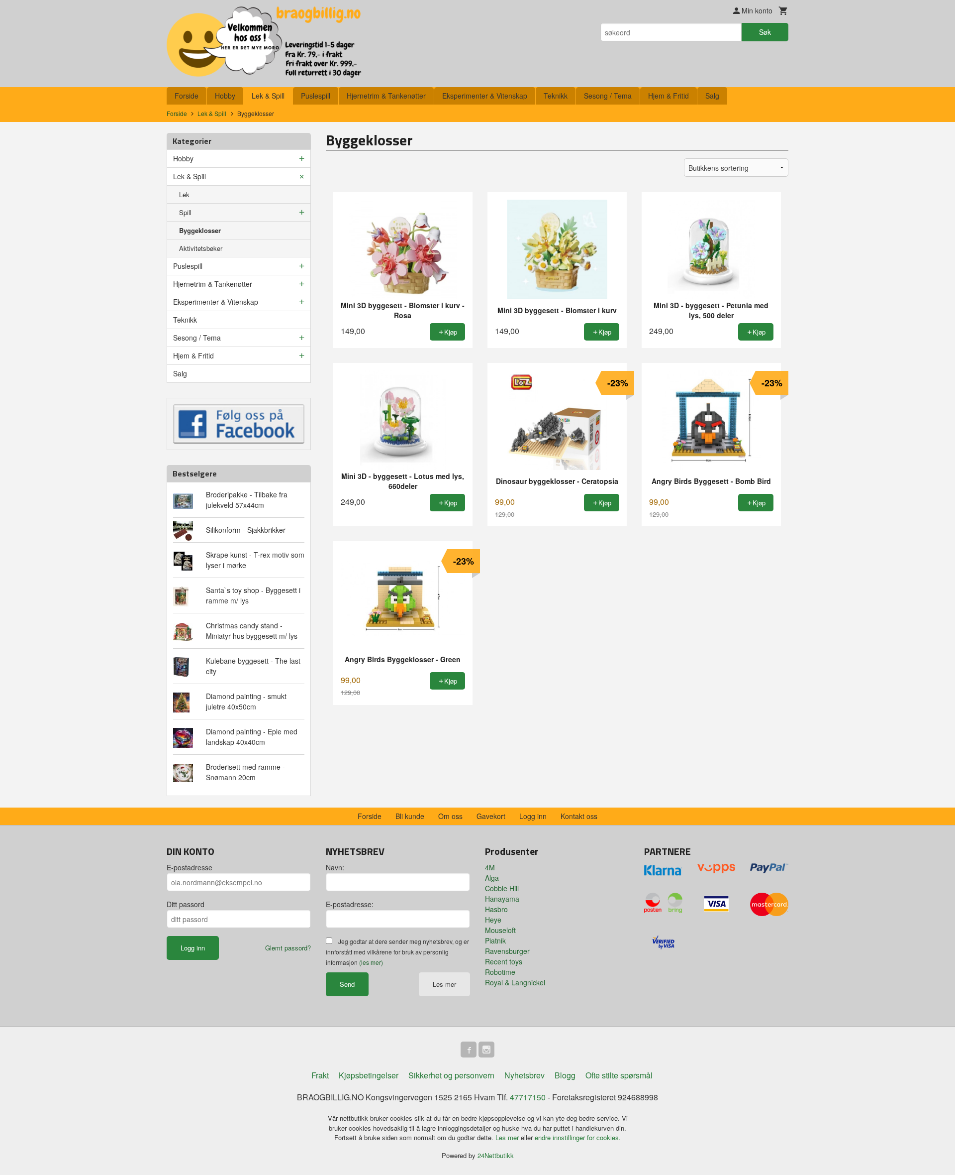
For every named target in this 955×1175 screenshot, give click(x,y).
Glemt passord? (288, 947)
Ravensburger (507, 951)
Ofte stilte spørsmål (619, 1075)
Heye (493, 920)
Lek (184, 194)
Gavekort (491, 816)
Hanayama (502, 899)
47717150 (528, 1097)
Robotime (500, 972)
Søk (765, 32)
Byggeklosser (200, 230)
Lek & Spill (268, 96)
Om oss (450, 816)
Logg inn (533, 816)
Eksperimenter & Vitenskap (484, 96)
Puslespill (315, 96)
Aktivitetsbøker (200, 248)
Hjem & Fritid (668, 96)
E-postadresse (189, 867)
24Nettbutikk (496, 1155)
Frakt (320, 1075)
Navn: (335, 867)
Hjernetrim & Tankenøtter (386, 96)
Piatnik (495, 940)
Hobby (225, 96)
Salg (712, 96)
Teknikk (556, 96)
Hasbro (496, 909)
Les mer (444, 984)
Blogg (565, 1075)
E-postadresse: (350, 904)
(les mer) (371, 962)
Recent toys (503, 961)
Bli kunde (409, 816)
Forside (186, 96)
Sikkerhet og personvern (451, 1075)
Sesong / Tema (608, 96)
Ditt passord (185, 904)
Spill (185, 212)
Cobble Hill (502, 888)
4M (490, 867)
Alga (492, 878)
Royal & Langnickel (515, 982)
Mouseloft (500, 930)
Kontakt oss (579, 816)
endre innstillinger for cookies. (578, 1137)
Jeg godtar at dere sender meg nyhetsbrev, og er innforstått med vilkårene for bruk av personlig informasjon (397, 951)
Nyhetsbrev (524, 1075)
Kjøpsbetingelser (368, 1075)
